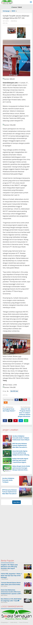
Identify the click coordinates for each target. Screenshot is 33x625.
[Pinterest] (25, 400)
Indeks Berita (13, 622)
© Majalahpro (4, 622)
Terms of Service (23, 622)
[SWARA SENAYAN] (7, 2)
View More (16, 502)
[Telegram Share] (21, 420)
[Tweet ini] (10, 420)
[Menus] (31, 2)
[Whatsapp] (26, 420)
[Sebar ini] (5, 420)
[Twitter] (21, 400)
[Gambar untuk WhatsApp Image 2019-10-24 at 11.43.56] (21, 32)
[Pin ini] (15, 420)
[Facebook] (16, 400)
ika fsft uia (14, 391)
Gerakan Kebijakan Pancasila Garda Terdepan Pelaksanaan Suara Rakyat (20, 438)
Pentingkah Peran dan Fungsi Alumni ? (9, 409)
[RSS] (6, 402)
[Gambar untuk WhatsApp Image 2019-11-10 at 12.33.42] (11, 30)
